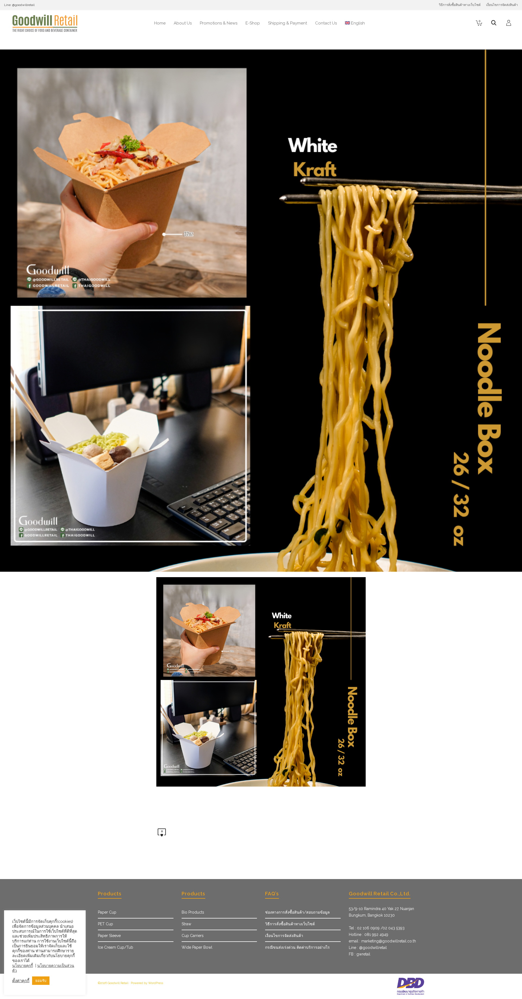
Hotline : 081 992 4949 (368, 934)
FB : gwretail (359, 954)
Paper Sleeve (109, 935)
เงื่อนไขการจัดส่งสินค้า (284, 935)
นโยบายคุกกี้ (22, 965)
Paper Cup (107, 912)
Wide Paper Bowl (197, 947)
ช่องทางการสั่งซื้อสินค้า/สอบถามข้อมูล (297, 912)
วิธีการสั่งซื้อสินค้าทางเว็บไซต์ (290, 924)
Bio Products (193, 912)
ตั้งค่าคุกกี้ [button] (20, 980)
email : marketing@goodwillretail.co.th (382, 941)
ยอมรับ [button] (40, 981)
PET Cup (105, 924)
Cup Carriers (193, 935)
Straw (186, 924)
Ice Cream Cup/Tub (115, 947)
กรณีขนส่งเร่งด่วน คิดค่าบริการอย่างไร (297, 947)
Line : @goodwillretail (368, 947)
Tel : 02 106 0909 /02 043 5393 (377, 928)
